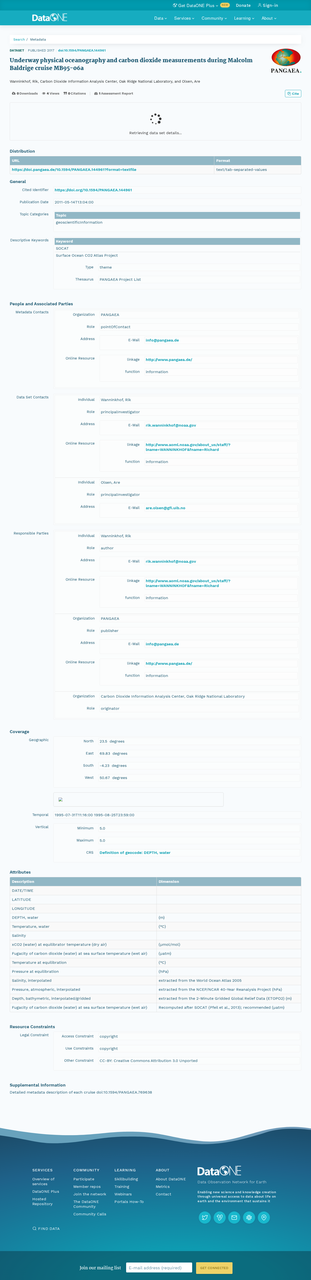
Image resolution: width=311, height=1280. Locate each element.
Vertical (42, 827)
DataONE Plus (45, 1191)
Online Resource (80, 358)
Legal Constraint (34, 1035)
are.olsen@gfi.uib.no (165, 508)
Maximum (85, 840)
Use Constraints (79, 1048)
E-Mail (134, 340)
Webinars (123, 1194)
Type (89, 267)
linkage (133, 359)
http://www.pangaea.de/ (169, 359)
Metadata (38, 39)
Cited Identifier (35, 190)
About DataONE (171, 1179)
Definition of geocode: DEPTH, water (135, 852)
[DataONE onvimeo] (220, 1217)
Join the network (89, 1194)
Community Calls (89, 1214)
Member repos (87, 1186)
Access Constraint (78, 1036)
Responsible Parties (31, 533)
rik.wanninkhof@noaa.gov (171, 425)
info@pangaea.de (162, 340)
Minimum (85, 828)
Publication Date (34, 202)
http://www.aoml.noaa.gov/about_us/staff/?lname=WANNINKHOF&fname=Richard (188, 447)
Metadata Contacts (32, 312)
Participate (83, 1179)
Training (121, 1186)
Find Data (49, 1228)
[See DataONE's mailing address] (264, 1217)
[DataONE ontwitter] (205, 1217)
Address (87, 339)
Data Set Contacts (33, 397)
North (89, 741)
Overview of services (43, 1181)
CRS (90, 852)
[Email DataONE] (234, 1217)
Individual (86, 399)
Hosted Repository (42, 1201)
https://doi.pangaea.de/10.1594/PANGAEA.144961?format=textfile (74, 169)
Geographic (39, 740)
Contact (163, 1194)
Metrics (163, 1186)
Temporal (40, 815)
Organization (84, 314)
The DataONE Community (86, 1204)
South (88, 765)
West (89, 777)
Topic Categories (34, 214)
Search (19, 39)
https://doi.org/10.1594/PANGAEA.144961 (93, 190)
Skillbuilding (126, 1179)
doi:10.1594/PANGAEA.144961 (82, 50)
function (132, 371)
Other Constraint (79, 1060)
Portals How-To (129, 1201)
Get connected (214, 1268)
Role (91, 326)
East (90, 753)
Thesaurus (84, 279)
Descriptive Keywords (29, 240)
